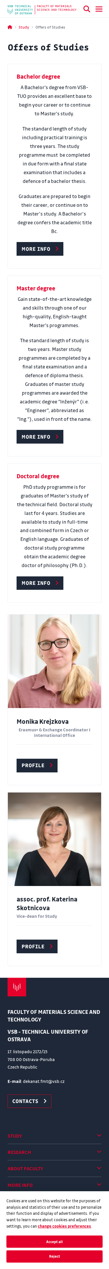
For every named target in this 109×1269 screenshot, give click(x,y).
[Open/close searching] (86, 10)
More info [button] (36, 249)
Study (24, 26)
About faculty (25, 1168)
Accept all (54, 1241)
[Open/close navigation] (99, 9)
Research (19, 1152)
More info (20, 1185)
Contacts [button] (25, 1101)
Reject (54, 1256)
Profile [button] (33, 765)
